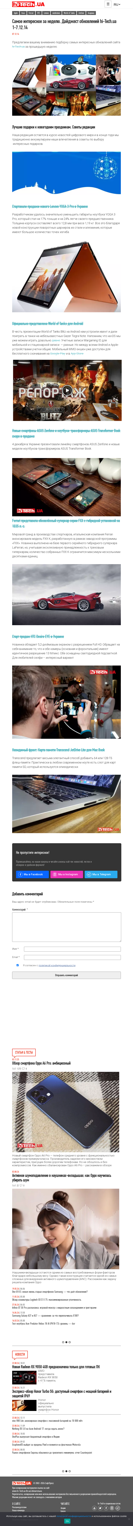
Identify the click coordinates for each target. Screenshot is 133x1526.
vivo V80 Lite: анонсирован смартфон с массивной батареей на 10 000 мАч (47, 1421)
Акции (63, 1508)
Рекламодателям (19, 1507)
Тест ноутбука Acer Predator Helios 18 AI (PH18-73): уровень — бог (43, 1323)
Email (16, 957)
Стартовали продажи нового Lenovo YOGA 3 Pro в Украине (50, 206)
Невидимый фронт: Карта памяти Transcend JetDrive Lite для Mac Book (58, 749)
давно (56, 340)
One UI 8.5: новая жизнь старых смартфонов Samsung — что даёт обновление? (50, 1291)
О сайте (16, 1504)
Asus (23, 13)
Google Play (57, 353)
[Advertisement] (42, 1021)
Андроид (91, 13)
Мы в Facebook (33, 874)
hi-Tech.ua (18, 46)
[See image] (66, 487)
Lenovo (46, 13)
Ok (67, 1521)
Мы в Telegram (101, 874)
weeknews (56, 13)
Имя (15, 948)
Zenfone (81, 13)
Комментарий (20, 909)
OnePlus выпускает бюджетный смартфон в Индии (36, 1436)
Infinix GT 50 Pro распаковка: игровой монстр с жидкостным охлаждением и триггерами (54, 1307)
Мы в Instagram (68, 874)
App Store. (77, 353)
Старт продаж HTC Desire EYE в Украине (38, 636)
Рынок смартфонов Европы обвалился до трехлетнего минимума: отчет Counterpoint (52, 1452)
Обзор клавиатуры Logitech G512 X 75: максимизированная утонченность (46, 1299)
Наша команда (18, 1510)
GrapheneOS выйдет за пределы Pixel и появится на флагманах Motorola (46, 1444)
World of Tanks (69, 13)
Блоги (63, 1511)
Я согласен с (49, 965)
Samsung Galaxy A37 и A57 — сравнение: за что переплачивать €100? (45, 1315)
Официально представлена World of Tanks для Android (47, 323)
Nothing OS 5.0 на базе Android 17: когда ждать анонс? (38, 1428)
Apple (16, 13)
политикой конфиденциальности (57, 965)
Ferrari (31, 13)
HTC (38, 13)
